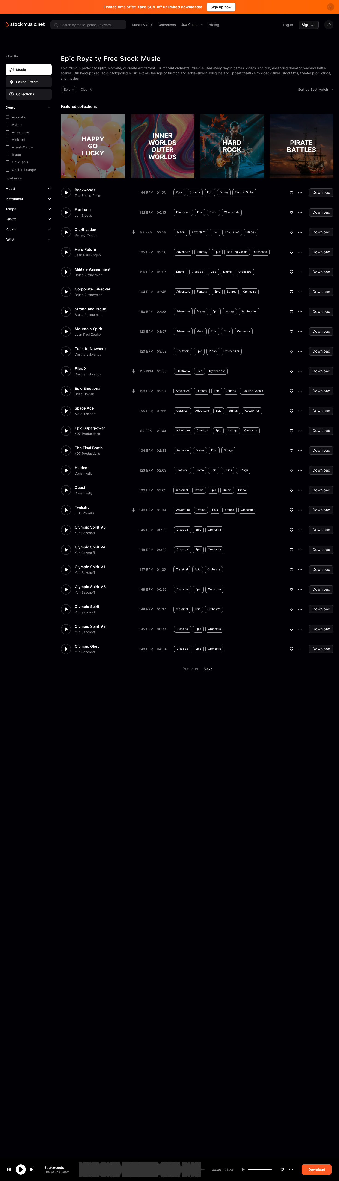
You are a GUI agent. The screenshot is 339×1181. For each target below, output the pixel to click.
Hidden (81, 467)
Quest (80, 487)
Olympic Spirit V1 (90, 567)
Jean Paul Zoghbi (88, 255)
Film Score (183, 212)
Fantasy (202, 252)
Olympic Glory (87, 646)
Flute (227, 331)
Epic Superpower (90, 428)
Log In (288, 25)
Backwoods (54, 1167)
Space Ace (84, 408)
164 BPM (146, 292)
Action (180, 232)
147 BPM (146, 569)
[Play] (21, 1169)
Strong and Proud (90, 309)
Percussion (232, 232)
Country (195, 192)
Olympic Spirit (87, 606)
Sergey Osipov (86, 235)
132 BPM (146, 212)
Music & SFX (142, 25)
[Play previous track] (9, 1169)
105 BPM (146, 252)
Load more (14, 178)
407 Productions (87, 433)
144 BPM (146, 192)
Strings (251, 232)
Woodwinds (231, 212)
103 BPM (146, 490)
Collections (167, 25)
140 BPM (146, 510)
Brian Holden (84, 394)
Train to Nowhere (90, 348)
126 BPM (146, 272)
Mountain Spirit (88, 329)
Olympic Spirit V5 (90, 527)
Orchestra (260, 252)
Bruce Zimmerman (88, 275)
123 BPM (146, 470)
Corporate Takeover (92, 289)
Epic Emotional (88, 388)
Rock (179, 192)
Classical (198, 271)
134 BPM (146, 450)
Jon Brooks (83, 215)
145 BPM (146, 530)
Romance (182, 450)
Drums (224, 192)
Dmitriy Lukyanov (88, 354)
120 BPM (146, 331)
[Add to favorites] (282, 1169)
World (200, 331)
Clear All (87, 89)
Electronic (183, 351)
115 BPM (146, 371)
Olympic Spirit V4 (90, 547)
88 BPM (146, 232)
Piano (213, 212)
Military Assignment (92, 269)
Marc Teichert (85, 414)
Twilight (82, 507)
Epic (210, 192)
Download (321, 192)
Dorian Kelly (83, 473)
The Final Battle (89, 448)
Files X (80, 368)
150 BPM (146, 312)
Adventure (198, 232)
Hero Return (85, 249)
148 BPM (146, 550)
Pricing (213, 25)
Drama (180, 271)
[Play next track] (32, 1169)
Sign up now (221, 7)
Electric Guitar (244, 192)
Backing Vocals (237, 252)
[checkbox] (29, 117)
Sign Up (309, 24)
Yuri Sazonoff (85, 533)
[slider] (272, 1169)
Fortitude (83, 210)
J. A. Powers (84, 513)
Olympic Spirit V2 (90, 626)
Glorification (85, 229)
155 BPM (146, 411)
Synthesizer (249, 311)
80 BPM (146, 431)
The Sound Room (56, 1172)
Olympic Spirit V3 (90, 587)
